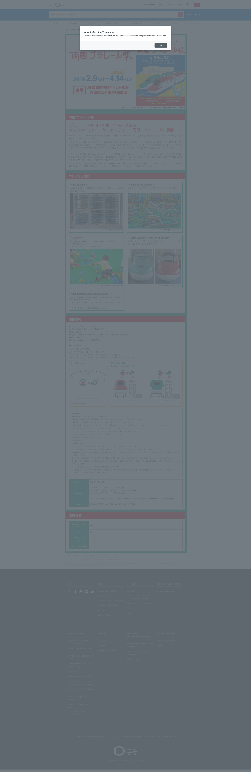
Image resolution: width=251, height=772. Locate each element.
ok (161, 45)
